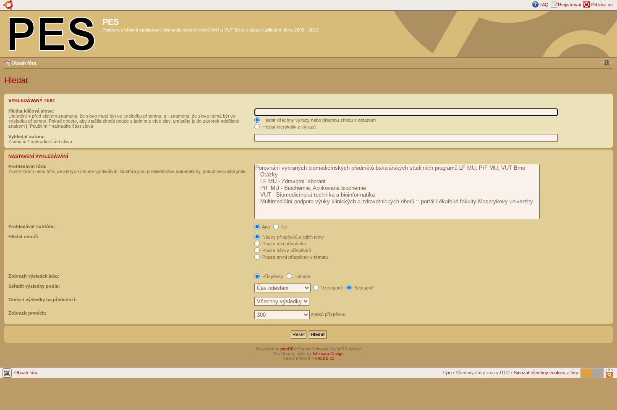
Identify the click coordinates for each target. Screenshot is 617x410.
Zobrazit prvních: (27, 312)
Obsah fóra (23, 63)
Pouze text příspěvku (283, 243)
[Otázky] (397, 174)
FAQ (544, 4)
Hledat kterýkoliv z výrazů (288, 126)
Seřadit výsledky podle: (34, 286)
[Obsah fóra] (52, 32)
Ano (265, 226)
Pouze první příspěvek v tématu (294, 257)
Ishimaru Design (328, 353)
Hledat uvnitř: (23, 236)
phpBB (287, 349)
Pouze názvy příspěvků (286, 250)
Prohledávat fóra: (27, 166)
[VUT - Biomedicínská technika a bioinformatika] (397, 195)
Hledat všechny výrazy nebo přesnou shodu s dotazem (318, 120)
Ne (283, 226)
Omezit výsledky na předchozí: (42, 299)
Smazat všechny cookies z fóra (546, 372)
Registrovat (569, 4)
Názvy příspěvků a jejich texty (292, 236)
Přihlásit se (602, 4)
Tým (447, 372)
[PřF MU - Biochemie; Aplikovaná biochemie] (397, 188)
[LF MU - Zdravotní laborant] (397, 181)
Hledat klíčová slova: (31, 110)
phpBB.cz (324, 358)
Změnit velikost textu (606, 63)
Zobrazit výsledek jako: (34, 276)
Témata (301, 276)
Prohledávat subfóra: (31, 226)
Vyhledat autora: (26, 136)
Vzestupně (331, 287)
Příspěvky (272, 276)
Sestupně (363, 287)
